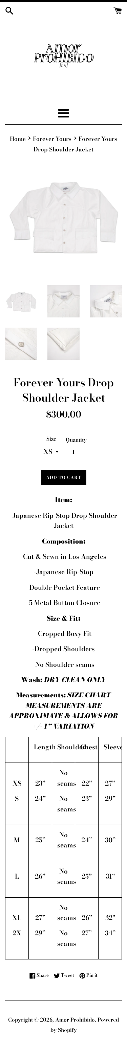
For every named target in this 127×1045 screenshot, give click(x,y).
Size (51, 439)
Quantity (76, 440)
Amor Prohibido (75, 1020)
